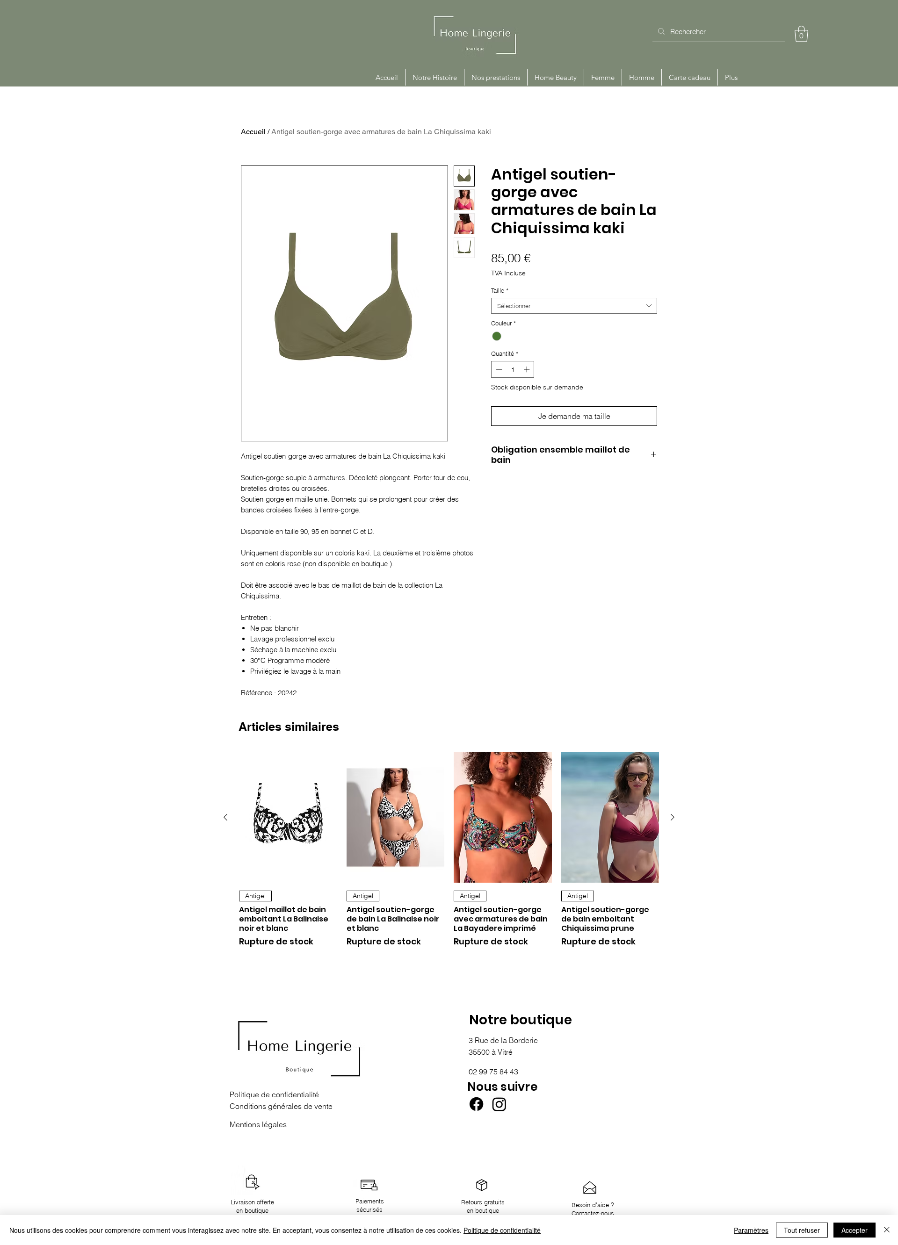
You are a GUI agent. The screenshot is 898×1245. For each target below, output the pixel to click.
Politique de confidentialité (502, 1230)
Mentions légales (258, 1124)
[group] (449, 854)
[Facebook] (476, 1104)
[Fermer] (886, 1230)
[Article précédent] (225, 817)
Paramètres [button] (751, 1230)
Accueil (253, 131)
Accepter (854, 1230)
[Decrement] (498, 369)
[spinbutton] (513, 369)
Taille (499, 290)
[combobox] (574, 306)
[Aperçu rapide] (288, 817)
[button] (801, 34)
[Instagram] (499, 1104)
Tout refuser (802, 1230)
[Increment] (527, 369)
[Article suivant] (672, 817)
